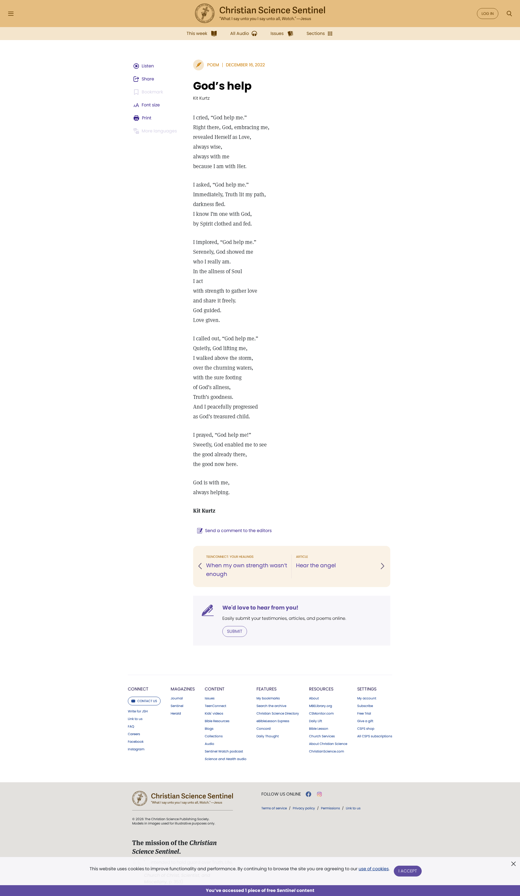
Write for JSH (138, 711)
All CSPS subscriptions (374, 736)
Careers (134, 734)
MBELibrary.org (320, 706)
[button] (200, 566)
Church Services (322, 736)
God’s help (222, 86)
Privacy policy (304, 808)
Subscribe (365, 706)
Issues (209, 698)
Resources (321, 689)
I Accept (407, 871)
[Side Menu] (10, 13)
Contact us (147, 701)
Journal (177, 698)
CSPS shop (365, 728)
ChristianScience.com (326, 751)
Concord (263, 728)
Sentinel (177, 706)
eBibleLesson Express (272, 721)
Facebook (136, 741)
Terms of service (274, 808)
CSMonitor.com (321, 713)
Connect (138, 689)
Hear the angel (316, 565)
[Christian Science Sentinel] (260, 14)
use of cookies (374, 869)
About (314, 698)
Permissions (330, 808)
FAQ (131, 726)
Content (215, 689)
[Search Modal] (509, 13)
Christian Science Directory (277, 713)
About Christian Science (328, 743)
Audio (209, 743)
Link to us (135, 719)
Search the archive (271, 706)
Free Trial (364, 713)
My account (366, 698)
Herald (176, 713)
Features (266, 689)
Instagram (136, 749)
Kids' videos (214, 713)
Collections (214, 736)
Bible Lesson (318, 728)
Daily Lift (315, 721)
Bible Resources (217, 721)
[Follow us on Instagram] (319, 794)
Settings (366, 689)
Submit (234, 631)
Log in (488, 13)
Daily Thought (267, 736)
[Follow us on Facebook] (308, 794)
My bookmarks (268, 698)
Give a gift (365, 721)
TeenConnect (215, 706)
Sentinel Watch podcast (224, 751)
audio (225, 759)
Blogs (209, 728)
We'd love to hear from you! (260, 607)
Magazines (183, 689)
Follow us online (281, 794)
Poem (213, 65)
